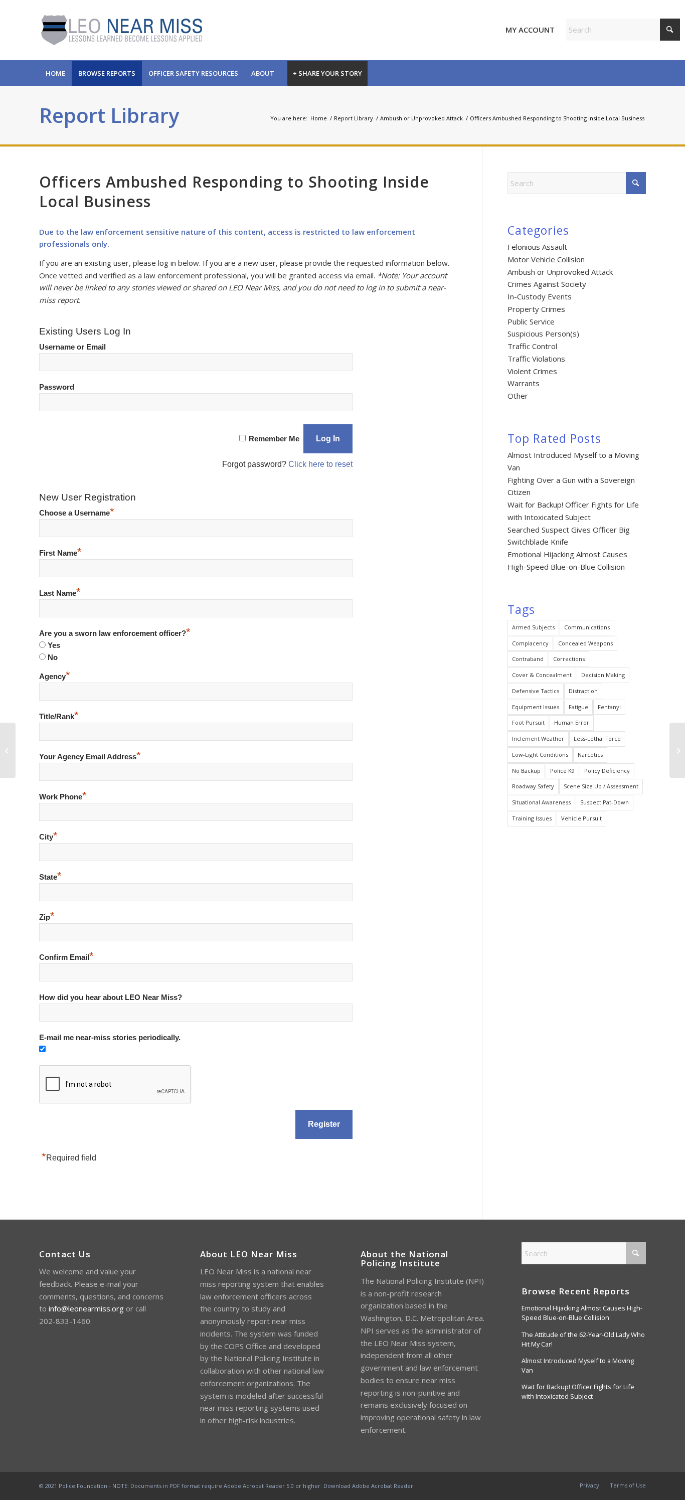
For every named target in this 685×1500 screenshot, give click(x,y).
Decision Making (603, 675)
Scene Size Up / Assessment (601, 786)
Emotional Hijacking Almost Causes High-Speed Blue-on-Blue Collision (582, 1312)
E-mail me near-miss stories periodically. (110, 1038)
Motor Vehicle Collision (546, 259)
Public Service (531, 321)
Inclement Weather (538, 738)
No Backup (526, 770)
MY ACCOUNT (530, 30)
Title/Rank (59, 717)
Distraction (583, 691)
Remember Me (274, 439)
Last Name (60, 593)
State (50, 877)
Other (517, 396)
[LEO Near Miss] (120, 30)
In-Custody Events (539, 296)
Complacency (530, 643)
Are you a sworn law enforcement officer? (115, 633)
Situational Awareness (541, 802)
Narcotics (590, 754)
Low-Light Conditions (540, 754)
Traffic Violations (536, 359)
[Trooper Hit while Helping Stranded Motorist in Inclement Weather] (8, 750)
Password (56, 387)
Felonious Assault (537, 247)
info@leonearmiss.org (86, 1308)
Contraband (528, 658)
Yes (54, 645)
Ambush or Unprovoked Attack (560, 272)
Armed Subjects (533, 627)
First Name (60, 553)
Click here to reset (320, 464)
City (48, 837)
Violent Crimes (532, 371)
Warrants (523, 383)
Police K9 (562, 770)
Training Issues (532, 818)
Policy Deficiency (607, 770)
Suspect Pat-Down (604, 802)
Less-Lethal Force (597, 738)
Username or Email (72, 347)
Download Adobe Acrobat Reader (368, 1485)
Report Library (109, 115)
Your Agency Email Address (90, 757)
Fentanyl (609, 707)
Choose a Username (76, 513)
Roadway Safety (533, 786)
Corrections (569, 658)
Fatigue (578, 707)
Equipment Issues (535, 707)
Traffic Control (532, 346)
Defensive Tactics (535, 691)
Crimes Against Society (546, 284)
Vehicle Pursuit (581, 818)
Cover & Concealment (542, 675)
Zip (47, 917)
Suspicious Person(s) (543, 333)
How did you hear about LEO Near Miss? (110, 997)
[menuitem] (55, 73)
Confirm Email (66, 957)
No (53, 657)
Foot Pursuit (528, 722)
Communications (587, 627)
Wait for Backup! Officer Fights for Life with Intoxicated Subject (578, 1391)
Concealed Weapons (585, 643)
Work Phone (63, 797)
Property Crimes (536, 309)
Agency (54, 677)
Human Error (571, 722)
